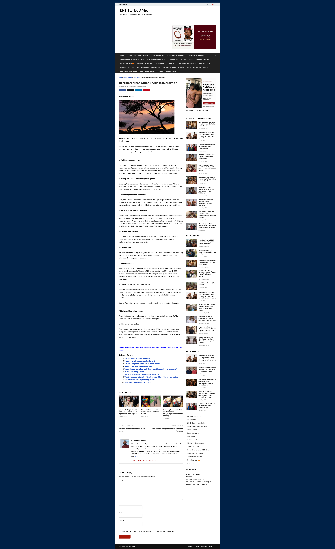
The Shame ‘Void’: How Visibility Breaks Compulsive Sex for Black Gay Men (207, 214)
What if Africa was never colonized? (137, 382)
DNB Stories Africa (134, 10)
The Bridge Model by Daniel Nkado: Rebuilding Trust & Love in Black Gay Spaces (207, 167)
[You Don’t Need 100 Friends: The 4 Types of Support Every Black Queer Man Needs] (191, 392)
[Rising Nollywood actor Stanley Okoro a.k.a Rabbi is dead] (151, 402)
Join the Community (148, 71)
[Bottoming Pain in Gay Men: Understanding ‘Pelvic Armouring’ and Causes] (191, 338)
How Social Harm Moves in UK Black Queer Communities (206, 146)
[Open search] (215, 55)
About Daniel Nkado (167, 71)
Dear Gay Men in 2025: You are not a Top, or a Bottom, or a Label (206, 242)
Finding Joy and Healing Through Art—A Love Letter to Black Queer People (206, 307)
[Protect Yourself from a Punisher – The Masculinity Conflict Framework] (191, 200)
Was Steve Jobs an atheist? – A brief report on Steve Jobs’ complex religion (151, 377)
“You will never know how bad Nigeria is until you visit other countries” (150, 369)
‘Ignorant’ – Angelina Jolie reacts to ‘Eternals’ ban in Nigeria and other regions (128, 412)
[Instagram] (210, 4)
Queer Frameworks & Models (132, 59)
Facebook (190, 546)
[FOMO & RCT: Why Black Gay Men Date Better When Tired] (191, 155)
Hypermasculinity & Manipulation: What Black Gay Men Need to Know (207, 328)
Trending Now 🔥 (127, 63)
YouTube (211, 546)
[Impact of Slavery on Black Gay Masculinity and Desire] (191, 251)
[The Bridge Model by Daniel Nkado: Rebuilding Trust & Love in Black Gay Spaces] (191, 165)
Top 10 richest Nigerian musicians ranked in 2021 (142, 374)
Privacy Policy (205, 63)
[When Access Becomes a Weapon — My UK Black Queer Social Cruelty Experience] (191, 368)
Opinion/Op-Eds (202, 59)
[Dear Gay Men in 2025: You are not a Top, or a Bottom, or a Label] (191, 240)
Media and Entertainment (196, 443)
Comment (122, 480)
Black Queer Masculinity (157, 59)
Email (121, 512)
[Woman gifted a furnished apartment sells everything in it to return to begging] (173, 402)
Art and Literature (145, 63)
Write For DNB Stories (187, 63)
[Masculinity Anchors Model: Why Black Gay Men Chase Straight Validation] (191, 188)
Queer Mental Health (175, 55)
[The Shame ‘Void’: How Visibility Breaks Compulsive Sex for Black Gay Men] (191, 212)
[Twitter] (208, 4)
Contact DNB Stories (128, 71)
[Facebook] (205, 4)
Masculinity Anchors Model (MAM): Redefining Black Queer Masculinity (207, 225)
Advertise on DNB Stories (173, 67)
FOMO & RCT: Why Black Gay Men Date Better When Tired (206, 156)
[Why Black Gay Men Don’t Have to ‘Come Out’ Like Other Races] (191, 122)
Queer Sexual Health (195, 55)
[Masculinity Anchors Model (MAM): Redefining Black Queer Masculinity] (191, 224)
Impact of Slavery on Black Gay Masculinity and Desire (207, 252)
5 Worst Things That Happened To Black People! (142, 364)
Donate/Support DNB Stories (148, 67)
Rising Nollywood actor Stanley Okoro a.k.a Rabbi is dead (150, 412)
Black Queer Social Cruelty (181, 59)
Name (121, 504)
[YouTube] (213, 4)
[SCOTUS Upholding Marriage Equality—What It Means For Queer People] (191, 271)
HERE (194, 110)
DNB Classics (136, 77)
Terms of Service (127, 67)
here (135, 456)
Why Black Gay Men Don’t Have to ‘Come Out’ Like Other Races (207, 124)
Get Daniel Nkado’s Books (197, 67)
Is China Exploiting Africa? (134, 372)
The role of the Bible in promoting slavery (139, 380)
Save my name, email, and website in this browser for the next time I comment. (146, 531)
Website (121, 521)
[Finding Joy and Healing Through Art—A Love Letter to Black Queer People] (191, 305)
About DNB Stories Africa (137, 55)
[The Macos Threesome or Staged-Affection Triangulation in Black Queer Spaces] (191, 380)
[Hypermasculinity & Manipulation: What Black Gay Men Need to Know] (191, 327)
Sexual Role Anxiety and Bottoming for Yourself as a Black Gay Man (207, 179)
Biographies (160, 63)
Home (122, 55)
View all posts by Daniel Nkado (143, 460)
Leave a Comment (141, 86)
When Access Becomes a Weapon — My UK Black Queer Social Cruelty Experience (207, 370)
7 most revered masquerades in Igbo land (139, 361)
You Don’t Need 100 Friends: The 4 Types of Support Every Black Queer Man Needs (206, 394)
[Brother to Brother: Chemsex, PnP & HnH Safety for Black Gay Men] (191, 317)
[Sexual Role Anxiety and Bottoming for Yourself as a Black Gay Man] (191, 177)
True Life (172, 63)
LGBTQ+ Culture (157, 55)
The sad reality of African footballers (137, 358)
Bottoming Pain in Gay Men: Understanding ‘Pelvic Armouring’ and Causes (206, 340)
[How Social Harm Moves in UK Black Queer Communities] (191, 145)
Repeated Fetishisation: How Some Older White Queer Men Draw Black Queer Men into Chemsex (207, 135)
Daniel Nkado (132, 86)
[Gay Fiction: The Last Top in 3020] (191, 283)
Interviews (191, 436)
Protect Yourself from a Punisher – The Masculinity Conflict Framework (206, 202)
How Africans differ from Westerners (138, 366)
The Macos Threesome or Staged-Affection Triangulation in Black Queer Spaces (207, 382)
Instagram (204, 546)
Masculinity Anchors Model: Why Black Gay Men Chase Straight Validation (206, 190)
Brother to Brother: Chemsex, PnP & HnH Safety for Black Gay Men (207, 318)
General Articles (127, 77)
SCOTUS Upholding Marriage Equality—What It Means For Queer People (206, 273)
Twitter (197, 546)
